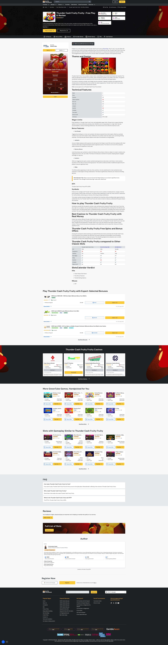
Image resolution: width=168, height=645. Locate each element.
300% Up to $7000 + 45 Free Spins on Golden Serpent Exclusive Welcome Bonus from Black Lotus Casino (78, 326)
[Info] (3, 641)
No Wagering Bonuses (64, 613)
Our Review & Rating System (49, 621)
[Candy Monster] (89, 395)
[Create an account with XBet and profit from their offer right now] (120, 321)
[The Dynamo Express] (48, 437)
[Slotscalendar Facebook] (111, 603)
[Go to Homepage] (47, 2)
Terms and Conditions (47, 619)
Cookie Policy (46, 615)
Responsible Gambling (47, 611)
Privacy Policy (46, 609)
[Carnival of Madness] (48, 454)
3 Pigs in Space (119, 451)
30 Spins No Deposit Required (83, 603)
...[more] (60, 374)
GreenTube (55, 75)
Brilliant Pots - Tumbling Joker (78, 393)
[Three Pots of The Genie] (69, 454)
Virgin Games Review (49, 363)
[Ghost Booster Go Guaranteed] (69, 437)
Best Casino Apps (63, 615)
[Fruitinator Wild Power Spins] (110, 437)
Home (44, 601)
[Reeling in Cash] (48, 395)
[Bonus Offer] (48, 404)
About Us (45, 603)
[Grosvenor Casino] (115, 358)
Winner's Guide (97, 603)
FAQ (43, 607)
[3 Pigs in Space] (110, 454)
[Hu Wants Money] (110, 395)
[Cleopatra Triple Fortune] (89, 454)
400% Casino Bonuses (64, 603)
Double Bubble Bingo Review (92, 363)
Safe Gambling (46, 613)
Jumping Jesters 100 (57, 408)
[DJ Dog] (110, 410)
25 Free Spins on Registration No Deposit (84, 605)
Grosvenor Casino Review (113, 363)
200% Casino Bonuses (64, 607)
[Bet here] (48, 372)
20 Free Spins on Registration (83, 608)
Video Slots (55, 80)
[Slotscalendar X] (114, 603)
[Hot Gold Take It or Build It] (89, 437)
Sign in (95, 582)
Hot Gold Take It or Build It (99, 435)
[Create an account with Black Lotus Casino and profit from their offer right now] (120, 336)
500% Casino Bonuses (64, 601)
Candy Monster (99, 393)
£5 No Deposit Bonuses (82, 614)
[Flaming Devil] (69, 410)
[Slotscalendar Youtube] (119, 603)
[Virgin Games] (53, 358)
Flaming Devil (77, 408)
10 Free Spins (79, 610)
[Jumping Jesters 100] (48, 410)
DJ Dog (117, 408)
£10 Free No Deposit (81, 612)
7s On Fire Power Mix (104, 247)
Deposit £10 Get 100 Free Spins (66, 611)
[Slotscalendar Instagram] (116, 603)
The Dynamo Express (57, 435)
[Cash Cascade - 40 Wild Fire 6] (89, 410)
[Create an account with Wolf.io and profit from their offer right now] (120, 306)
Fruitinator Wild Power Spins (119, 435)
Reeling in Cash (57, 393)
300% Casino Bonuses (64, 605)
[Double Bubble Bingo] (94, 358)
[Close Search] (89, 2)
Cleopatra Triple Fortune (99, 451)
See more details (54, 92)
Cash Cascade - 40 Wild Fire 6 (99, 408)
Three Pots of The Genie (78, 451)
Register (67, 582)
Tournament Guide (97, 601)
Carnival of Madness (57, 451)
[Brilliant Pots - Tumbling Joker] (69, 395)
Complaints (45, 605)
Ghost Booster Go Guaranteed (78, 435)
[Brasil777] (74, 358)
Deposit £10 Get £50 (64, 609)
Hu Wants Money (119, 393)
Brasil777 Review (69, 363)
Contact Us (45, 617)
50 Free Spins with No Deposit (83, 601)
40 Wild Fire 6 (118, 247)
